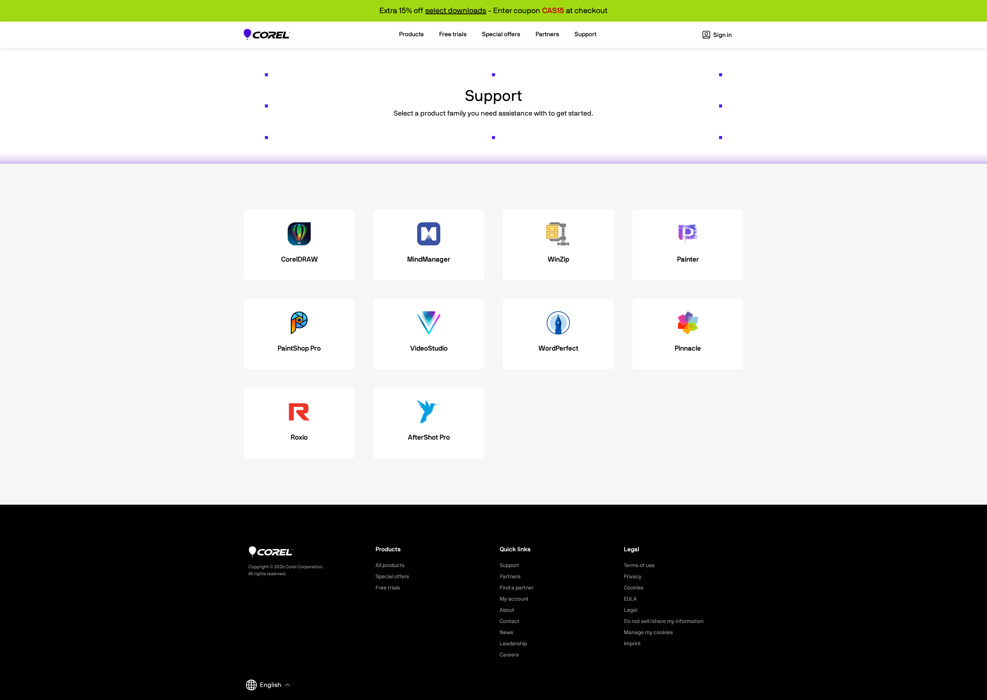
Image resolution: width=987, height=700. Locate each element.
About (507, 610)
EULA (630, 599)
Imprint (632, 643)
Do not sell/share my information (664, 621)
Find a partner (517, 588)
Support (509, 565)
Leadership (513, 643)
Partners (510, 576)
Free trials (388, 588)
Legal (630, 610)
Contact (509, 621)
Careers (509, 655)
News (506, 632)
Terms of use (639, 565)
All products (390, 565)
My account (514, 599)
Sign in (722, 35)
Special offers (392, 576)
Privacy (633, 576)
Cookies (633, 588)
